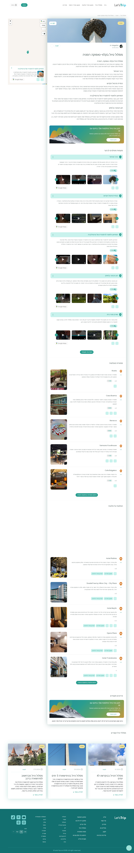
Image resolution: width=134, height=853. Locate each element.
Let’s (120, 5)
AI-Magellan (114, 45)
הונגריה (44, 831)
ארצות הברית (62, 825)
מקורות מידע (82, 839)
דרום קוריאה (62, 836)
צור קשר (103, 821)
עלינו (104, 817)
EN (25, 832)
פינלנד (44, 842)
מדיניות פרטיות (101, 835)
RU (17, 832)
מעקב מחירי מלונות (87, 5)
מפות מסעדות (81, 832)
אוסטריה (43, 836)
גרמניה (64, 831)
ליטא (44, 819)
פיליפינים (63, 839)
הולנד (44, 825)
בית (105, 5)
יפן (65, 828)
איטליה (64, 817)
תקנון (104, 832)
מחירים (65, 5)
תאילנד (64, 822)
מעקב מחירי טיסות (74, 5)
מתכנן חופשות (81, 817)
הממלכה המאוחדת (40, 817)
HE (21, 832)
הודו (65, 842)
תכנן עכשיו (113, 140)
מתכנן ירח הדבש (81, 821)
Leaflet (44, 84)
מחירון (104, 824)
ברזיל (64, 833)
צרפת (44, 839)
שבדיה (44, 833)
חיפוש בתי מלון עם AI (79, 835)
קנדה (44, 828)
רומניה (117, 15)
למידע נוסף (119, 795)
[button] (28, 52)
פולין (44, 822)
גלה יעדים (83, 824)
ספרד (64, 819)
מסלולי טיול (98, 5)
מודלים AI (103, 828)
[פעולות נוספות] (52, 45)
